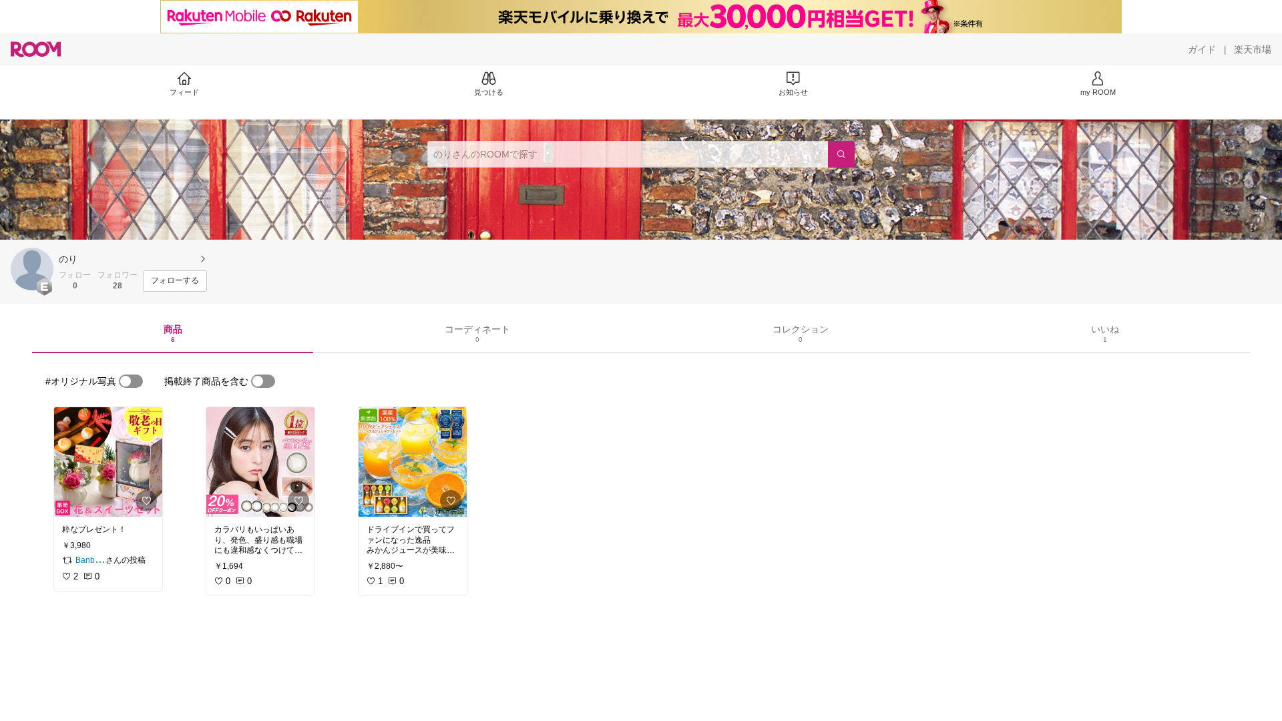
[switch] (131, 381)
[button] (32, 269)
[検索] (841, 154)
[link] (108, 462)
